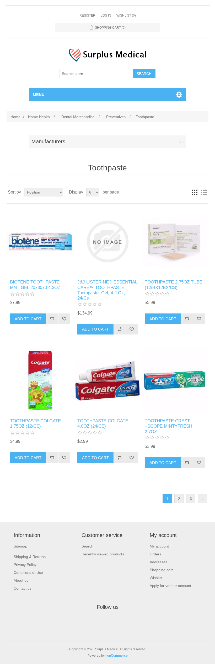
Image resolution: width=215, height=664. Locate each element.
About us (21, 580)
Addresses (158, 562)
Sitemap (20, 546)
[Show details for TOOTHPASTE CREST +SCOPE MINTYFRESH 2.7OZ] (174, 380)
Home (15, 117)
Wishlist (156, 578)
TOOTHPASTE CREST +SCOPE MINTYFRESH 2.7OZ (168, 426)
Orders (155, 554)
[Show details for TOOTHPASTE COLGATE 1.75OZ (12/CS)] (40, 380)
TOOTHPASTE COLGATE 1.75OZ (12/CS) (35, 423)
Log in (106, 15)
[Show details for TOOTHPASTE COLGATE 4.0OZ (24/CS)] (107, 380)
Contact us (22, 588)
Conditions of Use (28, 572)
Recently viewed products (103, 554)
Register (87, 15)
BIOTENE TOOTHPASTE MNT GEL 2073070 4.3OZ (35, 285)
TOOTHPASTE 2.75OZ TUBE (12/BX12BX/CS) (173, 285)
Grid (194, 192)
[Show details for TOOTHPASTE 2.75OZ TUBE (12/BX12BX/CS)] (174, 241)
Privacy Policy (25, 564)
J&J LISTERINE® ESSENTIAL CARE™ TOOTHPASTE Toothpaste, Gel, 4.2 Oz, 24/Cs (107, 290)
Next (202, 498)
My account (159, 546)
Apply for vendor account (170, 586)
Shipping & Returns (30, 557)
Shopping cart (161, 570)
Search (87, 546)
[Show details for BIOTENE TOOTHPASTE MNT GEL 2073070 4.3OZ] (40, 241)
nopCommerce (116, 655)
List (204, 192)
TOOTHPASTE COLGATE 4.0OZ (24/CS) (102, 423)
